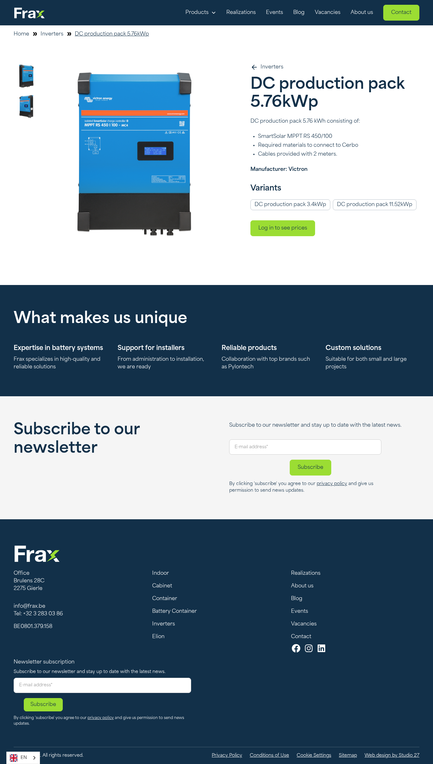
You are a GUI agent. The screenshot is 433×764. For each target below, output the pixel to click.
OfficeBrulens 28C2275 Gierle (29, 581)
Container (164, 598)
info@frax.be (29, 606)
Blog (299, 12)
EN (24, 758)
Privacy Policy (227, 755)
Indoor (160, 573)
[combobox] (23, 758)
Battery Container (174, 611)
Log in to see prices (282, 228)
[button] (200, 12)
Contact (401, 12)
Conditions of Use (269, 755)
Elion (158, 636)
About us (362, 12)
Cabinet (162, 586)
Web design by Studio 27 (392, 755)
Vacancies (327, 12)
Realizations (241, 12)
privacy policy (332, 484)
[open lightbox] (134, 153)
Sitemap (348, 755)
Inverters (163, 624)
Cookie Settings (314, 755)
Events (274, 12)
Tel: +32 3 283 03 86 (38, 614)
